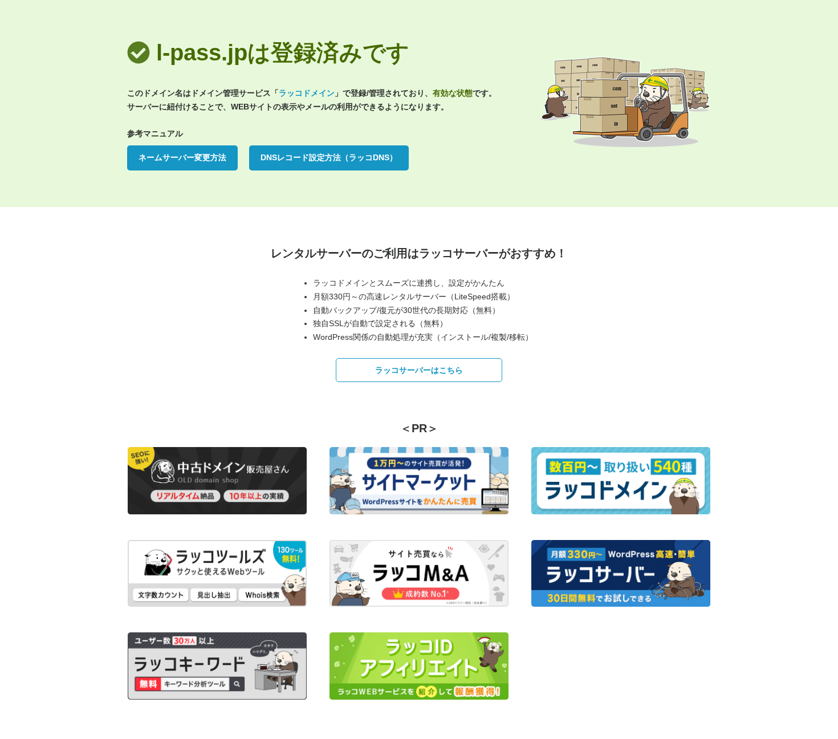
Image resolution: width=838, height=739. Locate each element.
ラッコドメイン (307, 93)
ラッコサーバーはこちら (419, 370)
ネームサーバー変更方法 (182, 157)
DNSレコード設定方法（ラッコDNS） (329, 157)
